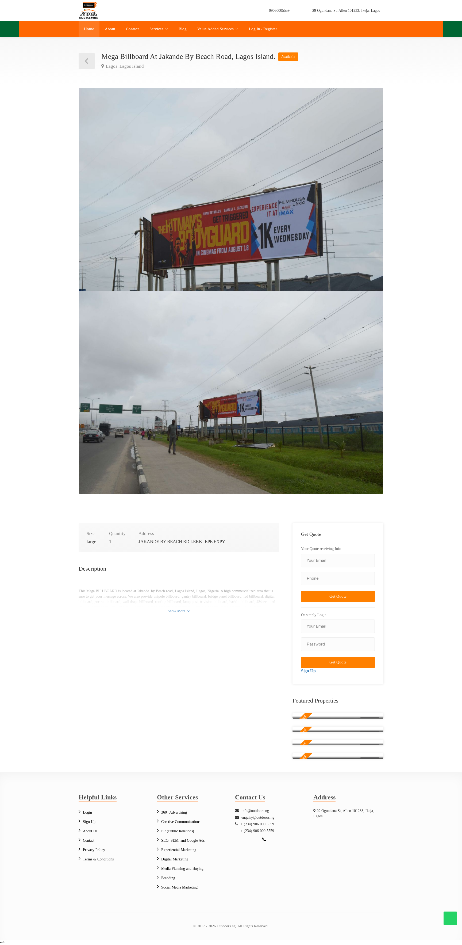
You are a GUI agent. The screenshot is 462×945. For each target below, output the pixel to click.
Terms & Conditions (98, 859)
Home (89, 29)
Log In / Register (263, 29)
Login (87, 812)
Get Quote (337, 596)
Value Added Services (215, 29)
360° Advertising (174, 812)
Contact (132, 29)
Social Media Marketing (179, 887)
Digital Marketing (174, 859)
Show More (177, 611)
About (110, 29)
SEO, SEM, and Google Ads (183, 840)
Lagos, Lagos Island (124, 66)
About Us (90, 831)
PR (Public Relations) (177, 831)
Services (156, 29)
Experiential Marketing (178, 850)
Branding (168, 878)
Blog (183, 29)
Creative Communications (180, 822)
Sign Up (308, 671)
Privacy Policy (94, 850)
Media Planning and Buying (182, 869)
